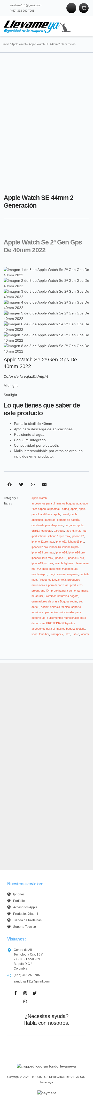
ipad (34, 536)
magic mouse (57, 574)
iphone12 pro (40, 547)
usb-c (75, 634)
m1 (33, 568)
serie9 (45, 606)
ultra (67, 634)
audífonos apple (50, 514)
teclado (80, 628)
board (65, 514)
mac (45, 568)
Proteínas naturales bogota (61, 596)
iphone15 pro (76, 557)
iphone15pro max (42, 563)
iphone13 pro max (43, 552)
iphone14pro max (42, 557)
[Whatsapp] (25, 1001)
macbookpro (39, 574)
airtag (65, 508)
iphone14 (61, 552)
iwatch (59, 563)
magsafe (72, 574)
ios (85, 530)
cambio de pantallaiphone (47, 525)
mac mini (54, 568)
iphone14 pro (76, 552)
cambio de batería (68, 519)
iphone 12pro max (43, 541)
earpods (59, 530)
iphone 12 (78, 536)
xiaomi (85, 634)
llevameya (82, 563)
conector (46, 530)
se (80, 601)
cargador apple (74, 525)
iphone (42, 536)
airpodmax (53, 508)
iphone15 (60, 557)
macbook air (69, 568)
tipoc (34, 634)
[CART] (84, 8)
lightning (69, 563)
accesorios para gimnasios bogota (53, 503)
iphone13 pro (70, 547)
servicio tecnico (60, 606)
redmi (73, 601)
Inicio (6, 44)
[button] (82, 26)
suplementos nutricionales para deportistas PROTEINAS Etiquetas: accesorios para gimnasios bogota (59, 623)
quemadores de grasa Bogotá (50, 601)
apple (74, 508)
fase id (70, 530)
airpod (42, 508)
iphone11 (61, 541)
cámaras (50, 519)
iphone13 (55, 547)
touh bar (44, 634)
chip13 (36, 530)
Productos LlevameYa (52, 579)
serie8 (35, 606)
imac (78, 530)
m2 (39, 568)
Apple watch (19, 44)
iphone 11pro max (59, 536)
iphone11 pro (76, 541)
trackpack (57, 634)
